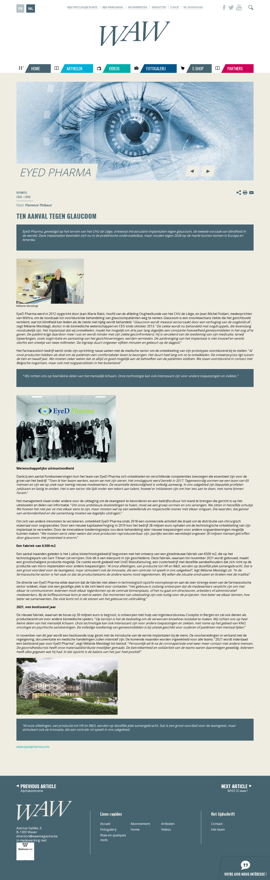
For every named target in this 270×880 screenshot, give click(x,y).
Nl (30, 8)
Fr (20, 8)
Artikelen (168, 824)
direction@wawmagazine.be (37, 836)
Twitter (231, 7)
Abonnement (140, 824)
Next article (234, 788)
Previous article (38, 788)
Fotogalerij (108, 829)
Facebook (223, 7)
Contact (217, 824)
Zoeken (251, 7)
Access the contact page (251, 192)
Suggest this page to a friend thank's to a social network (239, 192)
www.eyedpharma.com (32, 747)
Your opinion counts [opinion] (242, 866)
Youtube (239, 7)
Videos (166, 829)
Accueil (105, 824)
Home (135, 829)
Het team (218, 829)
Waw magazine (135, 34)
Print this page (245, 192)
